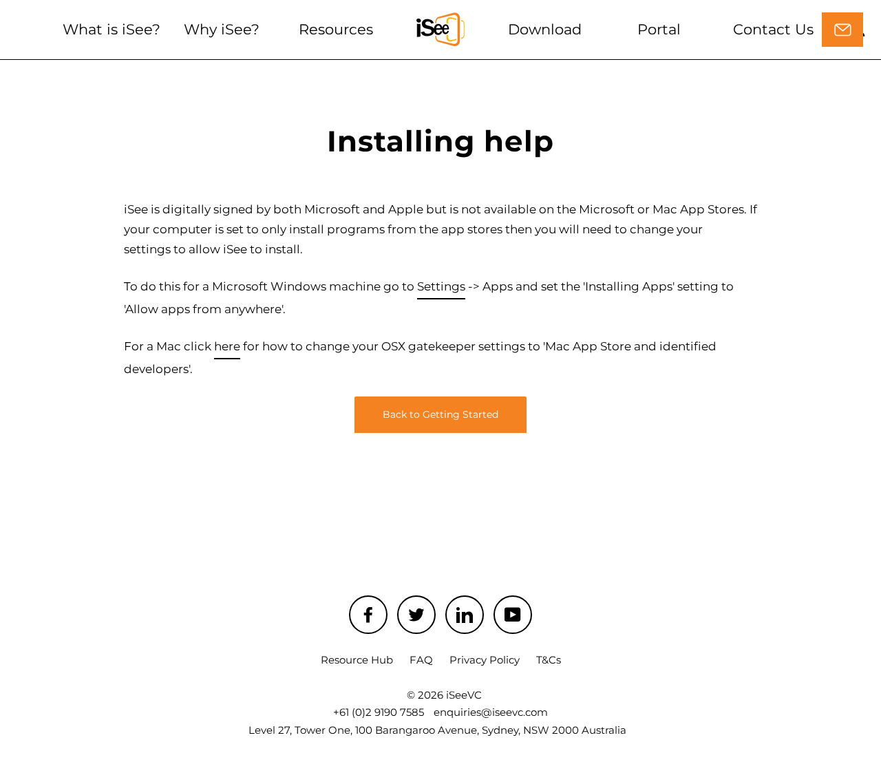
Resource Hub (357, 659)
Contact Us (773, 29)
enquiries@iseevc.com (491, 712)
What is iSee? (111, 29)
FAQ (421, 659)
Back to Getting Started (440, 414)
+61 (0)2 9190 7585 (378, 712)
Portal (659, 29)
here (227, 346)
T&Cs (548, 659)
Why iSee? (221, 29)
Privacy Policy (484, 659)
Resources (336, 29)
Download (545, 29)
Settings (441, 286)
